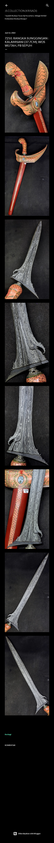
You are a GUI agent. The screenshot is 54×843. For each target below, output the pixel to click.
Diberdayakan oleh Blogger (29, 833)
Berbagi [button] (8, 734)
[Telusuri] (47, 5)
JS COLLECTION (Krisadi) (21, 10)
